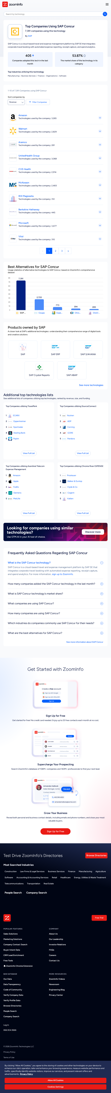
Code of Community (12, 989)
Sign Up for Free (55, 831)
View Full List (29, 453)
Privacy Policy (9, 1052)
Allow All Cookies (55, 1080)
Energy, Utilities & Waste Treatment (90, 877)
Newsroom (54, 984)
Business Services (56, 871)
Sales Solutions (10, 934)
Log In (6, 1025)
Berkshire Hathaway (28, 209)
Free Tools (8, 960)
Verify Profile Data (11, 1000)
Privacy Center (56, 995)
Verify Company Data (13, 995)
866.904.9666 (9, 1030)
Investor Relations (57, 944)
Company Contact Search (15, 944)
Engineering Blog (57, 989)
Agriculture (101, 871)
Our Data (7, 979)
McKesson (23, 182)
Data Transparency (12, 984)
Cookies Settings (56, 1087)
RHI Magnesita (26, 196)
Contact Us (54, 960)
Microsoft (23, 223)
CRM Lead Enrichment (13, 955)
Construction (11, 871)
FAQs (51, 950)
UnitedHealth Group (29, 155)
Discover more (93, 532)
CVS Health (24, 169)
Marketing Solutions (12, 939)
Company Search (36, 892)
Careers (52, 955)
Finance (71, 871)
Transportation (33, 883)
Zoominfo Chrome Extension (19, 966)
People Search (13, 892)
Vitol (20, 236)
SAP (30, 36)
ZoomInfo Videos (57, 979)
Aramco (22, 142)
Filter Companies (39, 102)
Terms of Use (8, 1057)
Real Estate (49, 883)
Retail (54, 877)
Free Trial (99, 918)
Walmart (22, 128)
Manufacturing (85, 871)
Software (9, 877)
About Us (53, 934)
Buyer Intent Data (11, 950)
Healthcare (65, 877)
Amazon (22, 115)
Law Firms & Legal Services (32, 871)
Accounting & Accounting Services (32, 877)
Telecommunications (14, 883)
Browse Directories (96, 855)
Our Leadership (56, 939)
